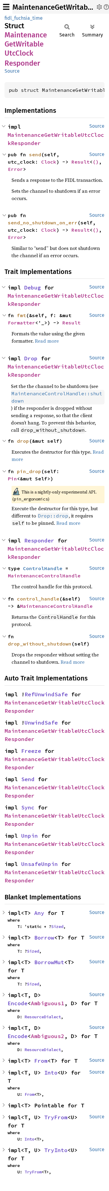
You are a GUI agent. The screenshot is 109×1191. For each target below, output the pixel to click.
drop (23, 441)
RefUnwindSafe (46, 694)
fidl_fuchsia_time (24, 18)
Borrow (44, 937)
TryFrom (56, 1117)
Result (80, 162)
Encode (18, 1003)
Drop (31, 358)
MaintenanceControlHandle (44, 576)
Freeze (31, 750)
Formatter (21, 323)
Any (39, 912)
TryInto (56, 1150)
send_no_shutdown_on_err (43, 223)
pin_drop (29, 471)
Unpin (29, 835)
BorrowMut (49, 962)
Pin (12, 479)
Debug (32, 287)
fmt (21, 315)
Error (15, 169)
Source (12, 71)
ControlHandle (42, 568)
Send (28, 779)
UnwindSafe (41, 722)
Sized (57, 926)
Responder (39, 540)
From (41, 1060)
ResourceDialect (43, 1017)
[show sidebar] (6, 7)
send (35, 154)
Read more (47, 341)
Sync (28, 807)
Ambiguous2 (47, 1036)
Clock (48, 162)
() (96, 162)
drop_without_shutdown (39, 644)
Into (51, 1072)
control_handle (38, 599)
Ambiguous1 (47, 1003)
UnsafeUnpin (39, 863)
